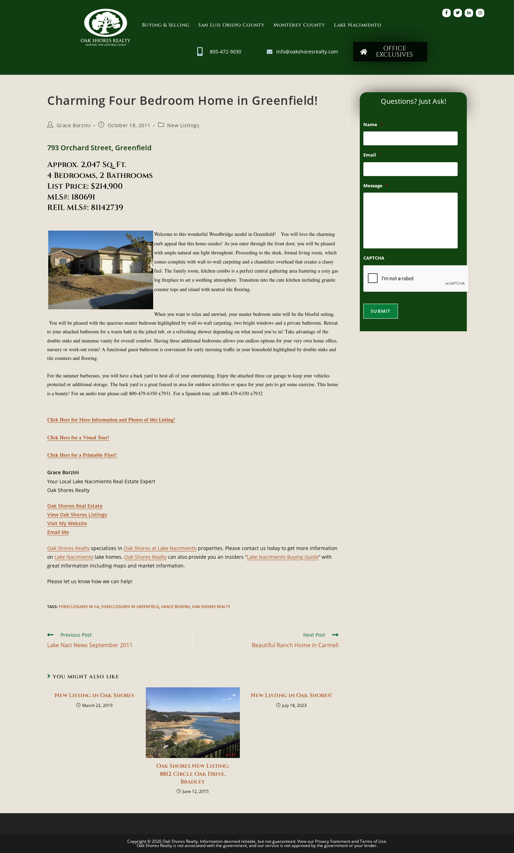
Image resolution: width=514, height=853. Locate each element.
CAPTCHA (373, 258)
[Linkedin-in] (469, 13)
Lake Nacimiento (357, 25)
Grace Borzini (74, 125)
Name (373, 125)
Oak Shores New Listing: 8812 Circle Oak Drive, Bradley (192, 774)
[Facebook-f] (446, 13)
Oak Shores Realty (68, 548)
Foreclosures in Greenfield (130, 606)
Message (375, 186)
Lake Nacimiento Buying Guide (283, 557)
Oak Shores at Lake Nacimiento (160, 548)
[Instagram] (480, 13)
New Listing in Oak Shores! (291, 695)
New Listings (183, 125)
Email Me (58, 532)
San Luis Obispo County (231, 25)
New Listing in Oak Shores (94, 695)
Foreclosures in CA (79, 606)
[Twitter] (458, 13)
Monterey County (299, 25)
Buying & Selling (165, 25)
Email (372, 155)
